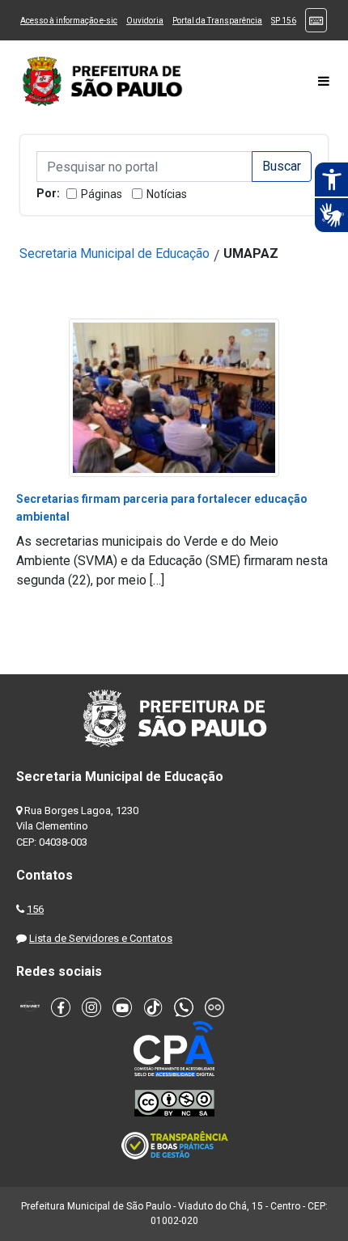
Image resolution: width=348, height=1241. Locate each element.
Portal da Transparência (217, 20)
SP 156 (283, 20)
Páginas (101, 194)
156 (35, 909)
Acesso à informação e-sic (68, 20)
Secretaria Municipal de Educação (114, 253)
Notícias (166, 194)
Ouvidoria (144, 20)
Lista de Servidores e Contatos (100, 938)
